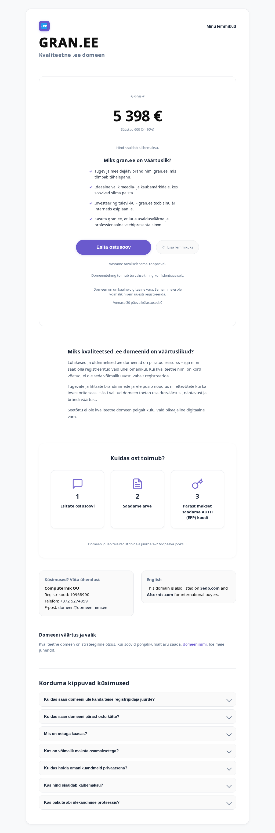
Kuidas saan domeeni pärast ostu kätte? (81, 716)
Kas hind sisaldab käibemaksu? (73, 785)
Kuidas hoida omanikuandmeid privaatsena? (85, 768)
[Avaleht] (44, 26)
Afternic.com (160, 594)
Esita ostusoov (113, 247)
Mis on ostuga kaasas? (65, 733)
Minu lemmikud (221, 26)
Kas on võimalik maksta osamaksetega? (81, 750)
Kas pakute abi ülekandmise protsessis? (82, 802)
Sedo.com (210, 588)
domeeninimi (195, 644)
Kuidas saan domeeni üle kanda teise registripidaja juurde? (99, 699)
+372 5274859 (74, 601)
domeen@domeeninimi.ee (82, 607)
